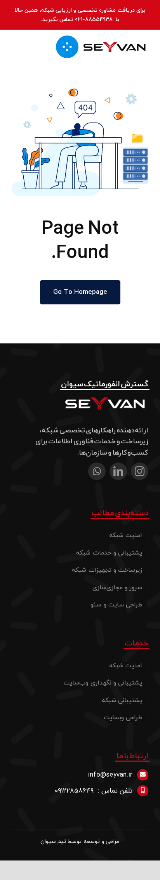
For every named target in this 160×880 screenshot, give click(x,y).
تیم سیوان (53, 841)
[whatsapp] (97, 471)
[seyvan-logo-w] (105, 396)
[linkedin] (118, 471)
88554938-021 (94, 19)
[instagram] (139, 471)
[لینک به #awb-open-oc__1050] (67, 47)
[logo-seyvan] (115, 42)
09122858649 (74, 790)
